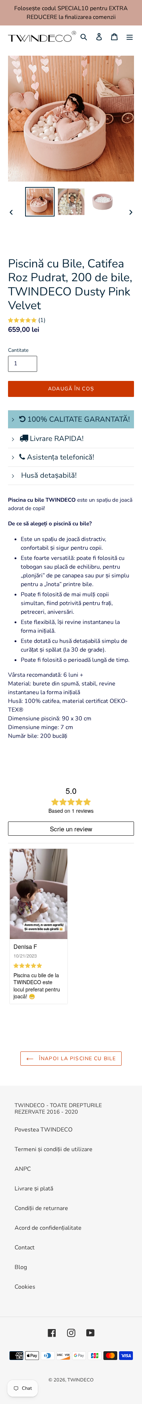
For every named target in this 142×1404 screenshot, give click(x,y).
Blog (21, 1267)
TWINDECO (80, 1380)
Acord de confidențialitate (48, 1228)
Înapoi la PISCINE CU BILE (76, 1058)
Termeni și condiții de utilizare (53, 1149)
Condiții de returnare (41, 1208)
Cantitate (18, 350)
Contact (25, 1248)
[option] (40, 201)
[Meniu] (129, 36)
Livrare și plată (34, 1189)
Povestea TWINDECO (43, 1130)
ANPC (23, 1169)
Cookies (25, 1287)
